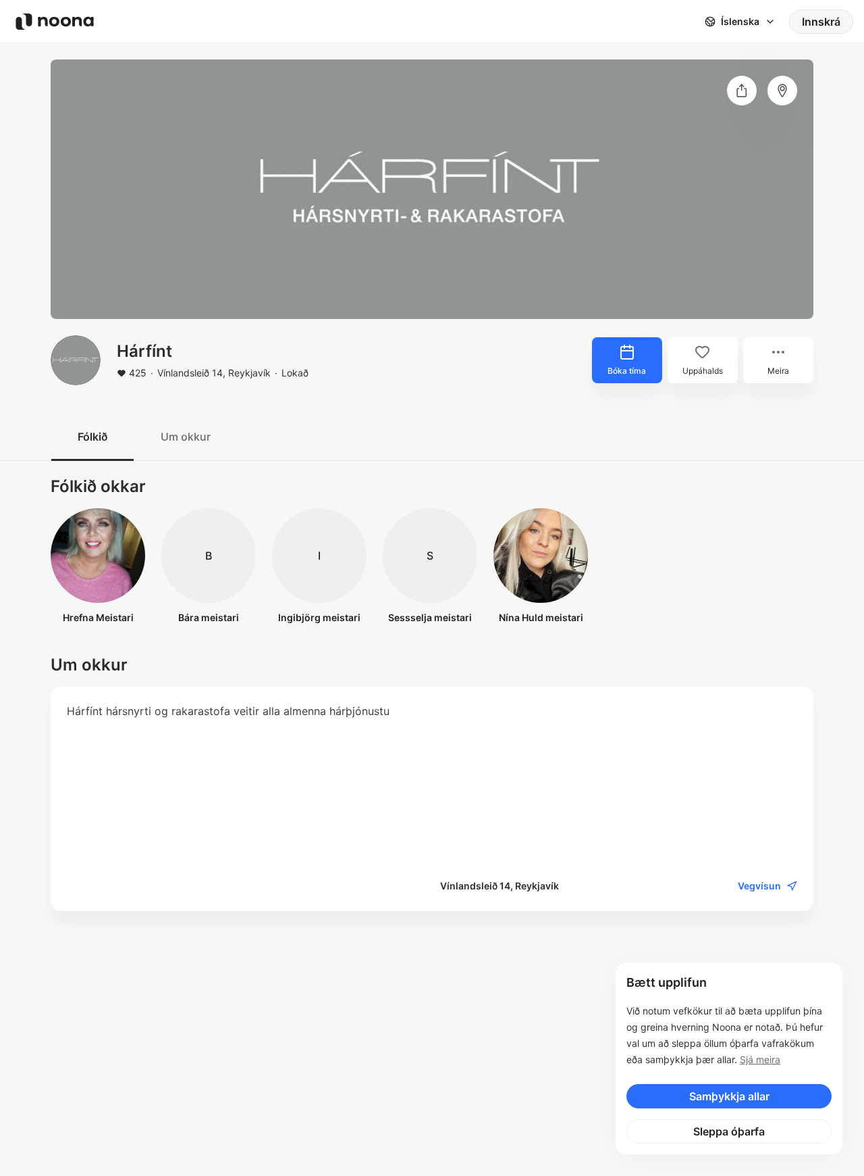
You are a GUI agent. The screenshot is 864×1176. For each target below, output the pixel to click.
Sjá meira (760, 1059)
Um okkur (186, 436)
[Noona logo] (55, 22)
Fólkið (92, 436)
